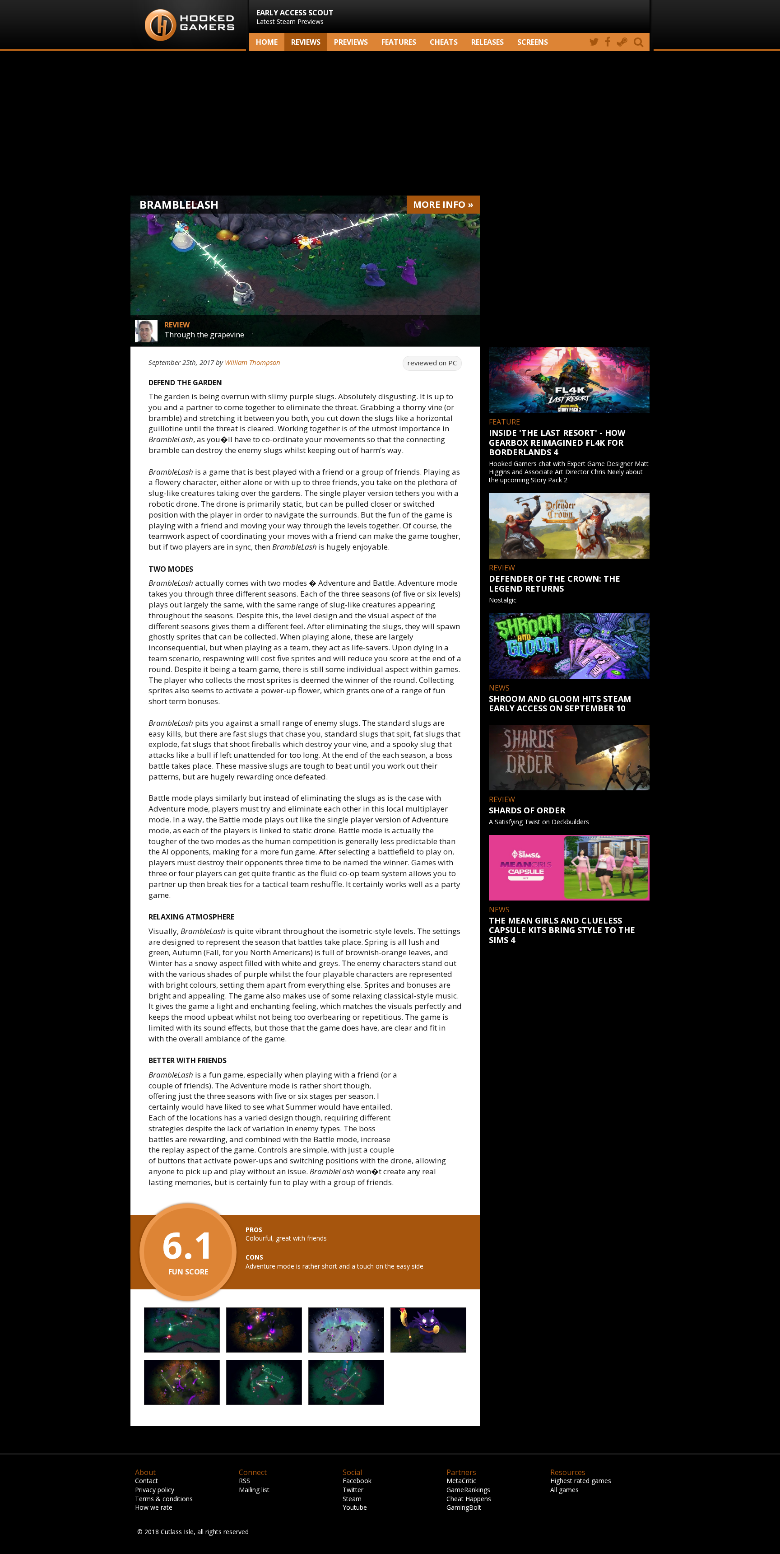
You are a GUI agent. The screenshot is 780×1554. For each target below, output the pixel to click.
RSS (244, 1480)
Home (267, 42)
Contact (146, 1480)
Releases (487, 42)
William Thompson (252, 362)
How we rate (153, 1507)
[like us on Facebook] (608, 42)
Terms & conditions (164, 1498)
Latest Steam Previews (295, 17)
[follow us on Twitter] (594, 42)
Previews (351, 42)
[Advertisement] (390, 123)
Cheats (444, 42)
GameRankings (468, 1489)
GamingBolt (463, 1507)
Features (398, 42)
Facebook (357, 1480)
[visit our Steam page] (622, 42)
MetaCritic (461, 1480)
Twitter (353, 1489)
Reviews (305, 42)
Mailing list (254, 1489)
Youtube (355, 1507)
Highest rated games (580, 1480)
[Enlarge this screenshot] (182, 1330)
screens (532, 42)
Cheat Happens (468, 1498)
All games (564, 1489)
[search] (640, 42)
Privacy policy (154, 1489)
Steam (352, 1498)
